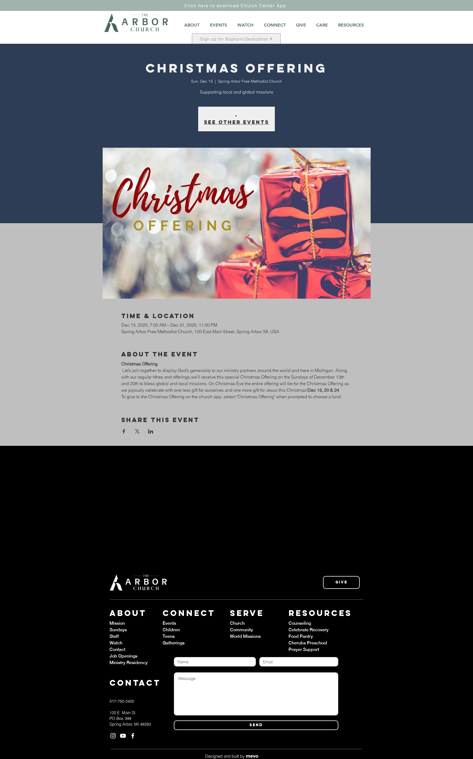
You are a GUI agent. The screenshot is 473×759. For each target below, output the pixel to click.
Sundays (118, 629)
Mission (117, 623)
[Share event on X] (137, 431)
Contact (117, 649)
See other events (236, 122)
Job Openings (123, 656)
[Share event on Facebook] (123, 431)
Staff (114, 636)
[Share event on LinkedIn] (150, 431)
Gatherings (173, 642)
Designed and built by (231, 756)
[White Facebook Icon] (132, 735)
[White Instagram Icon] (113, 735)
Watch (115, 642)
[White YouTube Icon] (122, 735)
